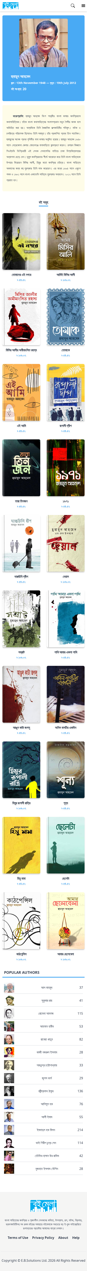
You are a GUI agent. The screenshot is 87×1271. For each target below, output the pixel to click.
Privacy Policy (43, 1237)
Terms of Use (18, 1237)
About (63, 1237)
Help (76, 1237)
